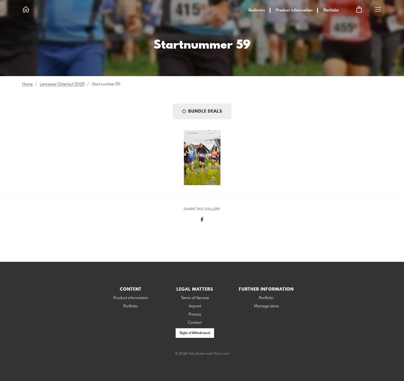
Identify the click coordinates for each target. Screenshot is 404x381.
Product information (294, 10)
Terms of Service (195, 298)
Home (27, 84)
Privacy (195, 314)
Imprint (195, 306)
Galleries (256, 10)
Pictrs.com (221, 353)
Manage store (266, 306)
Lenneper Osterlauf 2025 (62, 84)
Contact (195, 323)
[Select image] (190, 178)
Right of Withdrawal (195, 333)
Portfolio (331, 10)
